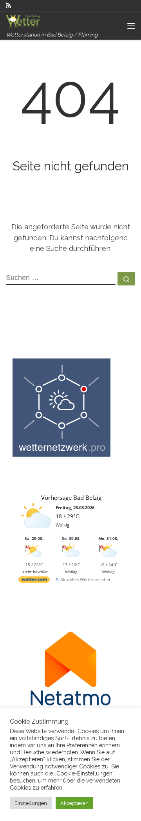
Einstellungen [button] (30, 803)
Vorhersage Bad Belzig (71, 497)
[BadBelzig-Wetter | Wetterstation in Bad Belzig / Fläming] (23, 21)
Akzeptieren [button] (74, 803)
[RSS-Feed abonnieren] (8, 5)
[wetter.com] (34, 581)
